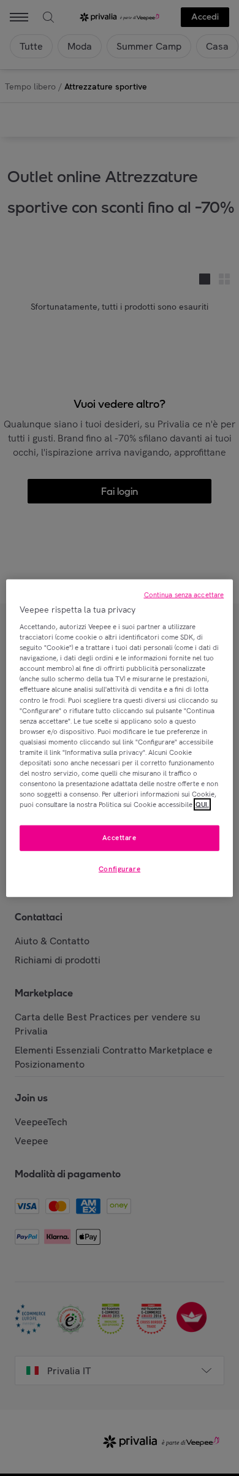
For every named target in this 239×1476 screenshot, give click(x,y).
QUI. (202, 804)
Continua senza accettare (184, 594)
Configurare (119, 869)
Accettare (119, 837)
